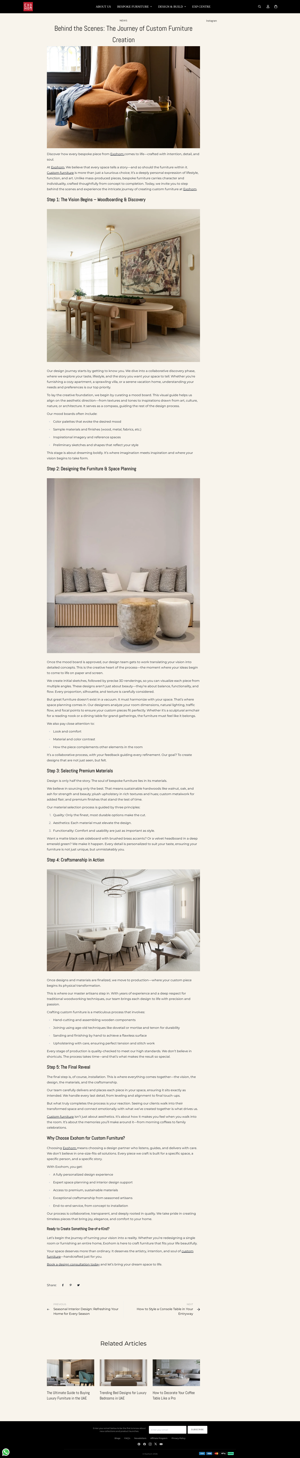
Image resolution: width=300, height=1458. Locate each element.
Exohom (117, 154)
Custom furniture (60, 173)
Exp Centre (201, 6)
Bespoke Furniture (133, 6)
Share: (52, 1285)
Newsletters (140, 1438)
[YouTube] (161, 1444)
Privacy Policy (178, 1438)
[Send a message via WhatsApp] (6, 1452)
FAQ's (127, 1438)
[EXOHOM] (28, 6)
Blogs (117, 1438)
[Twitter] (155, 1444)
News (123, 20)
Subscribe (197, 1429)
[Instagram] (150, 1444)
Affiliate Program (159, 1438)
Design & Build (170, 6)
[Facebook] (144, 1444)
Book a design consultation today (73, 1264)
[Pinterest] (138, 1444)
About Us (103, 6)
